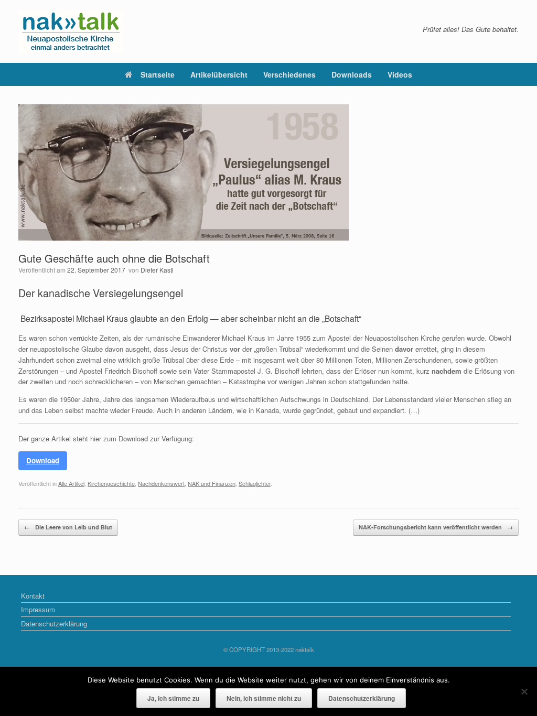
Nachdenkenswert (161, 483)
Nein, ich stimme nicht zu (264, 698)
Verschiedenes (289, 74)
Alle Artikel (71, 483)
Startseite (158, 74)
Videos (400, 74)
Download (42, 460)
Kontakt (33, 596)
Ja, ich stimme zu (173, 698)
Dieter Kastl (157, 269)
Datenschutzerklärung (54, 623)
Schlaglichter (255, 483)
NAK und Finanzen (211, 483)
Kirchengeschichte (111, 483)
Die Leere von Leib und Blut (68, 527)
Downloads (351, 74)
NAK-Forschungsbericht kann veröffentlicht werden (436, 527)
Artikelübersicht (219, 74)
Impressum (38, 609)
